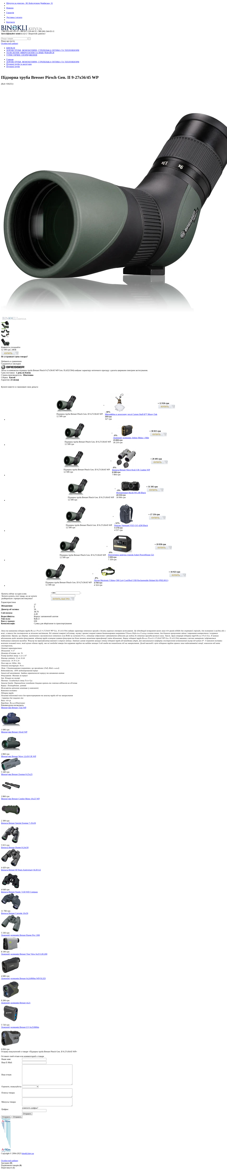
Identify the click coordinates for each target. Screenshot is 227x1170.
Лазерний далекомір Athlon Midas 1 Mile (131, 438)
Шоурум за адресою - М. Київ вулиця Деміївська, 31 (29, 3)
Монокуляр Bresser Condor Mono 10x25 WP (20, 799)
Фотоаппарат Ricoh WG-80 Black (131, 493)
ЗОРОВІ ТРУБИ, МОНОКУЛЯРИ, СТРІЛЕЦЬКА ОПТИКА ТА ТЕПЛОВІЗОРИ (42, 50)
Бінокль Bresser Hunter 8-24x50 (15, 847)
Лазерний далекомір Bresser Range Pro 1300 (20, 935)
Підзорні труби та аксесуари (19, 64)
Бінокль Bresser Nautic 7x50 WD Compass (19, 892)
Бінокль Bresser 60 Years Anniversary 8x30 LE (21, 870)
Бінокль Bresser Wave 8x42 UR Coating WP (131, 470)
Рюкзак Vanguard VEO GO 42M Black (131, 525)
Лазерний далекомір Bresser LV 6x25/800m (20, 1027)
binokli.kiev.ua (28, 1153)
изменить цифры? (30, 1108)
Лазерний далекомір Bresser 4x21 (15, 1003)
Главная (9, 59)
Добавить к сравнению (11, 361)
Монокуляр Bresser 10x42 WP (14, 732)
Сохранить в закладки (11, 364)
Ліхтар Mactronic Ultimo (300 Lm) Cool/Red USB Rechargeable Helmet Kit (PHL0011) (131, 580)
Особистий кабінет (9, 43)
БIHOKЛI (10, 48)
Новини (10, 8)
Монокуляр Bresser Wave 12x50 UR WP (18, 756)
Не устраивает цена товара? (14, 356)
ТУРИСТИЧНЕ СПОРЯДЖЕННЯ (21, 55)
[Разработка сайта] (6, 1151)
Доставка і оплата (14, 17)
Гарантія (10, 13)
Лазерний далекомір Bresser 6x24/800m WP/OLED (23, 978)
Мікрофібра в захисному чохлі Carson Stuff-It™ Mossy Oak (131, 414)
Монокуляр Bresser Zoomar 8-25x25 (16, 774)
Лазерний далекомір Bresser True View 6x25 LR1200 (24, 954)
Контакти (10, 22)
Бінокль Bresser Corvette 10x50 (14, 913)
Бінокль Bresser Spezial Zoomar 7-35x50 (18, 823)
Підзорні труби (13, 66)
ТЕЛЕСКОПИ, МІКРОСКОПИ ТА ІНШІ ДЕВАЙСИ (30, 53)
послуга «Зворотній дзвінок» (23, 34)
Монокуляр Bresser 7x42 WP (13, 708)
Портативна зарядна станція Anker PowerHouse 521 (131, 555)
